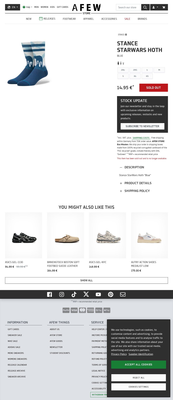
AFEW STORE (86, 7)
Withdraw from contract (106, 394)
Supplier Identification (141, 354)
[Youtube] (98, 294)
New (28, 18)
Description (134, 167)
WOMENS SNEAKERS (17, 359)
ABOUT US (54, 329)
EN (13, 7)
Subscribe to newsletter (142, 126)
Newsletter (56, 347)
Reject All (138, 377)
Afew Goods (56, 341)
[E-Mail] (123, 294)
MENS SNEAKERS (16, 353)
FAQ (28, 7)
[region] (138, 358)
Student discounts (60, 353)
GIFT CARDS (62, 7)
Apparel (88, 18)
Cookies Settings (139, 386)
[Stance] (122, 34)
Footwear (69, 18)
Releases (49, 18)
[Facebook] (50, 294)
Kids (52, 7)
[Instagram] (62, 294)
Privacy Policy (119, 354)
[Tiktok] (74, 294)
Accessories (109, 18)
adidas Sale (14, 347)
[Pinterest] (111, 294)
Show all (86, 280)
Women (44, 7)
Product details (138, 183)
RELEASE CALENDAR (17, 365)
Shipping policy (137, 191)
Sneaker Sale (15, 335)
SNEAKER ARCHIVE (17, 376)
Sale (127, 18)
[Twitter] (86, 294)
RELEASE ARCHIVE (16, 370)
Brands (142, 18)
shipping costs (141, 137)
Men (36, 7)
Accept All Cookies (138, 364)
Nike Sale (13, 341)
